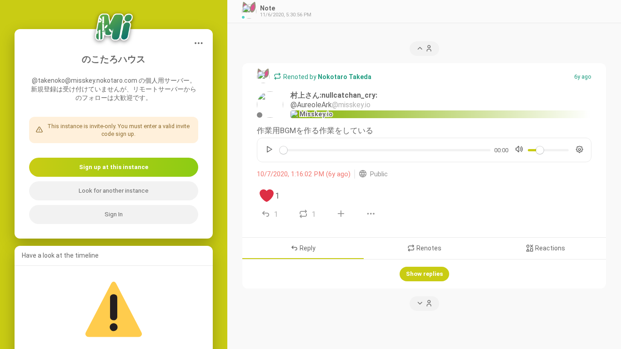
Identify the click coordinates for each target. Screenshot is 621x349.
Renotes (428, 248)
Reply (307, 248)
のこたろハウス (113, 59)
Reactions (549, 248)
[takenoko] (263, 76)
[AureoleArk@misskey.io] (270, 104)
